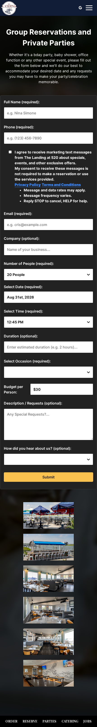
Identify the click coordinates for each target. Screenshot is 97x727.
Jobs (87, 721)
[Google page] (80, 7)
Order (11, 721)
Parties (49, 721)
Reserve (30, 721)
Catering (70, 721)
